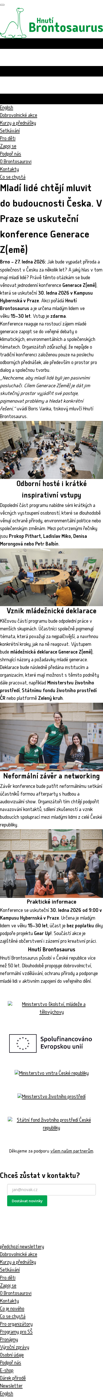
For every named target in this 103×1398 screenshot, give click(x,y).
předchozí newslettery (22, 1247)
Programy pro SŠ (16, 1332)
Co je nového (12, 1309)
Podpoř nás (10, 154)
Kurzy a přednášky (18, 123)
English (6, 1394)
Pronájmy (9, 1340)
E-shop (6, 1371)
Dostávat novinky (27, 1200)
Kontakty (9, 170)
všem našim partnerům (71, 1152)
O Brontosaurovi (15, 162)
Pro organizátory (16, 1324)
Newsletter (11, 1386)
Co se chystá (12, 1317)
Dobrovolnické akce (18, 116)
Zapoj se (8, 146)
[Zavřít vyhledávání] (2, 5)
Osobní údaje (12, 1355)
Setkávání (10, 131)
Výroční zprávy (14, 1348)
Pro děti (7, 139)
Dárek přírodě (13, 1378)
